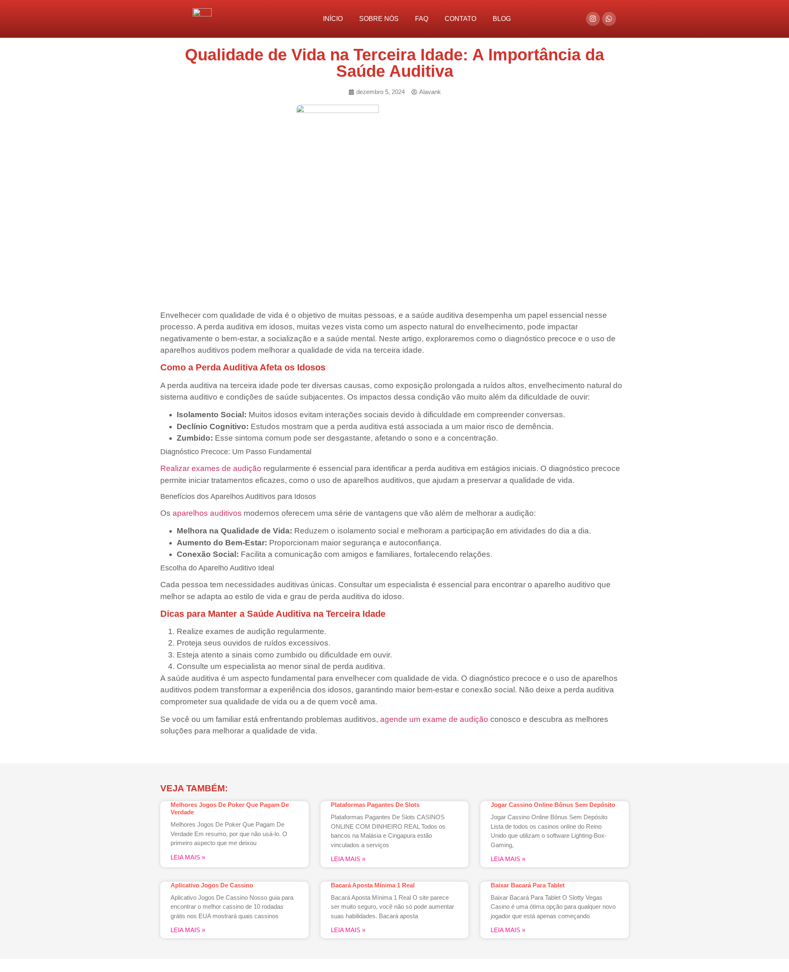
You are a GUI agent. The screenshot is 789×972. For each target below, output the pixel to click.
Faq (421, 18)
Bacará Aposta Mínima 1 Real (373, 885)
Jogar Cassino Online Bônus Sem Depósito (553, 804)
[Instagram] (593, 19)
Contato (460, 18)
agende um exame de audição (434, 719)
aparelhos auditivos (208, 513)
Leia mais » (188, 857)
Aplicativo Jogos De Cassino (212, 885)
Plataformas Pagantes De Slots (375, 804)
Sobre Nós (379, 18)
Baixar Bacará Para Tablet (528, 885)
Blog (502, 18)
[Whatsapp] (609, 19)
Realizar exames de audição (210, 468)
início (333, 18)
